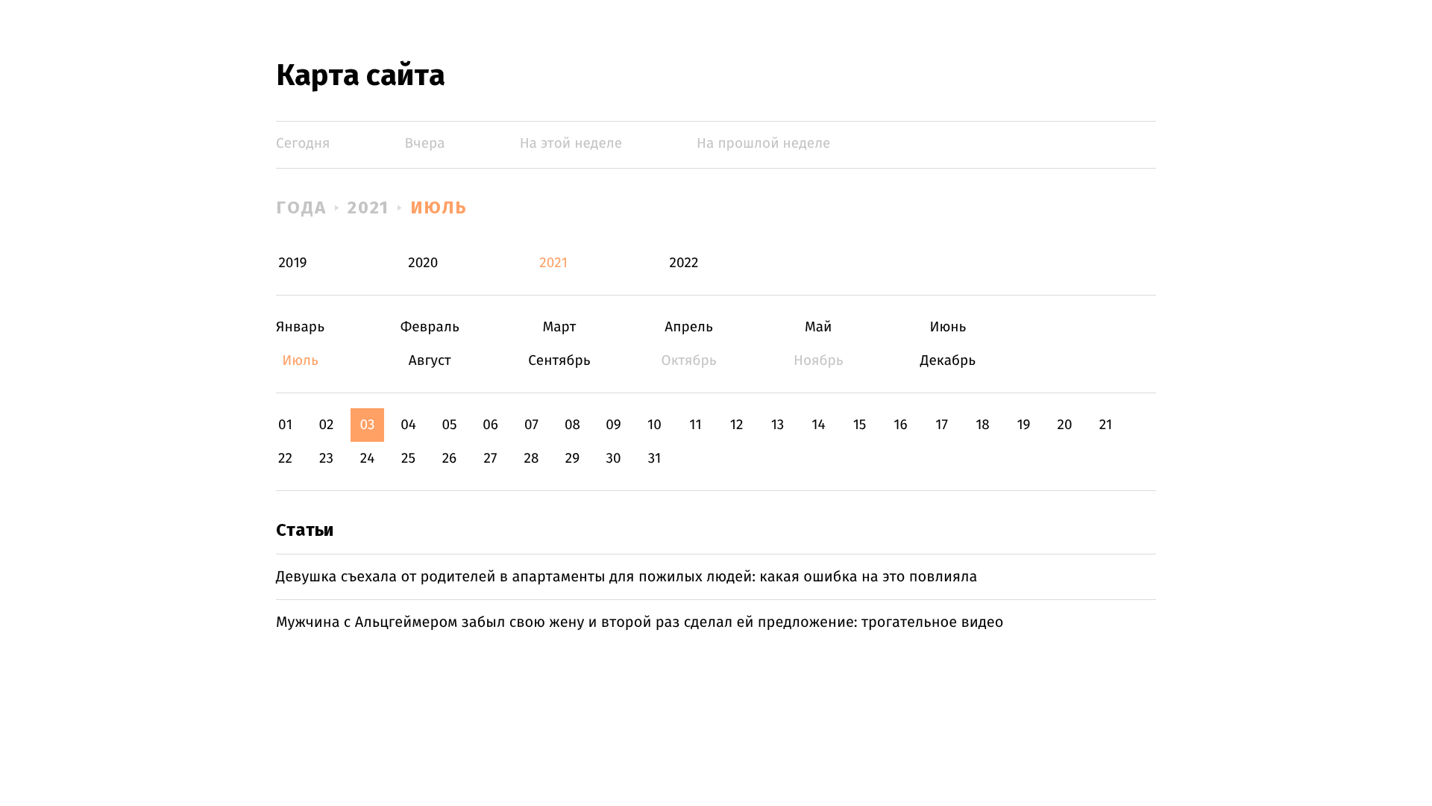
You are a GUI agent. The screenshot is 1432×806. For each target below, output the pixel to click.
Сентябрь (559, 360)
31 (655, 458)
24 (367, 458)
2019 (292, 263)
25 (408, 458)
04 (408, 425)
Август (430, 360)
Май (818, 327)
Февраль (430, 327)
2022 (683, 263)
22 (285, 458)
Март (559, 327)
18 (983, 425)
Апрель (689, 327)
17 (941, 425)
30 (613, 458)
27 (490, 458)
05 (449, 425)
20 (1064, 425)
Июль (439, 207)
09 (613, 425)
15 (860, 425)
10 (654, 425)
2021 (369, 207)
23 (326, 458)
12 (737, 425)
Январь (300, 327)
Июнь (947, 327)
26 (449, 458)
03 (366, 425)
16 (900, 425)
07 (531, 425)
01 (285, 425)
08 (572, 425)
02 (325, 425)
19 (1023, 425)
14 (818, 425)
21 (1106, 425)
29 (572, 458)
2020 (423, 263)
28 (531, 458)
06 (490, 425)
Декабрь (947, 360)
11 (695, 425)
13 (778, 425)
